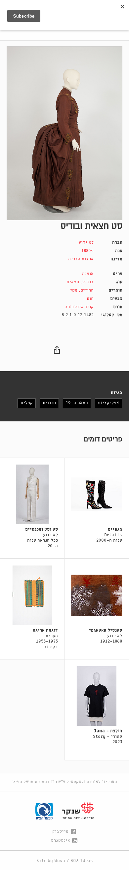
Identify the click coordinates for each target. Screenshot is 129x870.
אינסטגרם (60, 840)
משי (73, 290)
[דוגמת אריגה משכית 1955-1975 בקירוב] (32, 595)
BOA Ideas (81, 861)
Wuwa (59, 861)
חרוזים (87, 290)
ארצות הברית (81, 259)
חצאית (72, 282)
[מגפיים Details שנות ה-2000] (96, 494)
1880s (87, 251)
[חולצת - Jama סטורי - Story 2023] (96, 696)
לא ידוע (86, 242)
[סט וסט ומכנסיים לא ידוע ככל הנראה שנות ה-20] (32, 494)
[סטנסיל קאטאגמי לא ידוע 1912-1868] (96, 595)
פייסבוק (60, 831)
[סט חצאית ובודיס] (64, 133)
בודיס (88, 282)
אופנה (88, 274)
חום (90, 299)
